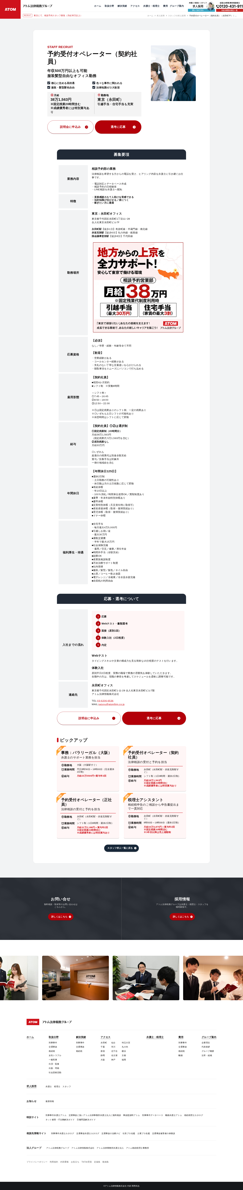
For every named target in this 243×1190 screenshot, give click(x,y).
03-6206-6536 (105, 700)
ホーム (150, 16)
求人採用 (161, 16)
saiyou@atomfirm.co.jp (111, 704)
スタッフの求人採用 (177, 16)
